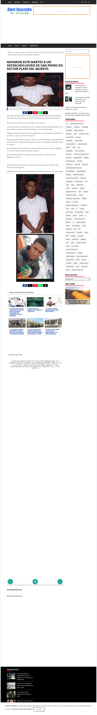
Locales (16, 45)
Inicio (10, 45)
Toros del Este (70, 266)
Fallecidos (83, 178)
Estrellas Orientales (78, 174)
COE (79, 147)
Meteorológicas (79, 212)
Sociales (84, 260)
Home (9, 2)
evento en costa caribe (72, 178)
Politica (86, 232)
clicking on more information (22, 709)
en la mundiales (70, 171)
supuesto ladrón (84, 263)
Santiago (80, 253)
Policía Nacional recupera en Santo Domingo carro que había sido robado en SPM (77, 89)
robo (67, 243)
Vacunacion (84, 266)
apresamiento (70, 137)
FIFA (86, 181)
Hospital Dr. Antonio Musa (73, 198)
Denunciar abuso (42, 671)
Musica (81, 215)
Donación (77, 164)
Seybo (77, 260)
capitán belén (78, 140)
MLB (87, 212)
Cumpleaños (69, 151)
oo (73, 222)
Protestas (73, 236)
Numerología (34, 45)
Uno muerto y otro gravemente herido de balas (24, 694)
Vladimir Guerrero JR (77, 270)
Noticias (68, 222)
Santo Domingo (70, 256)
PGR (75, 229)
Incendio (75, 202)
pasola (68, 225)
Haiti (79, 191)
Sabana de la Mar (81, 243)
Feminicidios (69, 181)
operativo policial (80, 222)
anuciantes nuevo (83, 134)
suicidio (75, 263)
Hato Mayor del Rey (71, 195)
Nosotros (17, 2)
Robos (72, 243)
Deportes (24, 45)
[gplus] (85, 2)
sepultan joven (70, 260)
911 (67, 123)
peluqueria (69, 229)
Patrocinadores (76, 225)
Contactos (26, 2)
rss (42, 2)
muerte (75, 215)
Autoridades (69, 140)
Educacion (85, 164)
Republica (83, 239)
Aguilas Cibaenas (78, 130)
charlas (68, 147)
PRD (67, 236)
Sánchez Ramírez (70, 253)
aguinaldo (68, 134)
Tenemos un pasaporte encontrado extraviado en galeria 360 (25, 685)
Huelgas (84, 198)
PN (79, 229)
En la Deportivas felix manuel (73, 168)
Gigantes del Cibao (71, 191)
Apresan (78, 137)
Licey (67, 208)
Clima (73, 147)
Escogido (68, 174)
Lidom (72, 208)
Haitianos (85, 191)
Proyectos (80, 236)
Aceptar (39, 709)
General (82, 188)
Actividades (85, 127)
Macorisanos (69, 212)
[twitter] (82, 2)
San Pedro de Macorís (72, 249)
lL (77, 208)
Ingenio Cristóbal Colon (72, 205)
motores (68, 215)
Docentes (79, 161)
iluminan (68, 202)
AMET (75, 134)
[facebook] (80, 2)
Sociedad (68, 263)
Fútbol (67, 188)
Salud (67, 246)
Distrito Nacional (70, 161)
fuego (72, 185)
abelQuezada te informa (76, 123)
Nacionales (69, 219)
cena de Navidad (82, 144)
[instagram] (89, 2)
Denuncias (69, 154)
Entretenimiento (81, 171)
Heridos (81, 195)
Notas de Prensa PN (79, 219)
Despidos (86, 157)
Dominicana (69, 164)
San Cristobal (74, 246)
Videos (68, 270)
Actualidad (69, 130)
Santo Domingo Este (82, 256)
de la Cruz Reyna (79, 151)
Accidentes (77, 127)
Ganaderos (75, 188)
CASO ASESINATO (71, 144)
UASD (77, 266)
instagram (35, 2)
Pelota (84, 225)
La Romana (84, 205)
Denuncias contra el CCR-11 (81, 154)
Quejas (68, 239)
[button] (25, 112)
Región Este (75, 239)
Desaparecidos (77, 157)
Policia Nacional (70, 232)
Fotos (67, 185)
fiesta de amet (79, 181)
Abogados (68, 127)
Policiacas (79, 232)
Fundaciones (80, 185)
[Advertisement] (35, 653)
